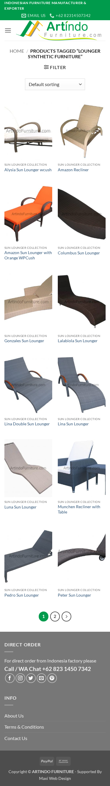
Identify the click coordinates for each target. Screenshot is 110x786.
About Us (14, 715)
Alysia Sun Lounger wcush (28, 169)
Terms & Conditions (24, 727)
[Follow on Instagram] (20, 678)
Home (17, 51)
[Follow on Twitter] (31, 678)
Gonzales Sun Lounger (24, 340)
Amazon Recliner (73, 169)
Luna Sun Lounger (20, 507)
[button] (7, 30)
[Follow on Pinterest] (52, 678)
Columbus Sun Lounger (79, 253)
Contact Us (15, 738)
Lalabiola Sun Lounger (78, 340)
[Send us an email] (41, 678)
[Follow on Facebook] (10, 678)
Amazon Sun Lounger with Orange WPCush (28, 255)
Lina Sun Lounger (73, 424)
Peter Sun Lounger (74, 595)
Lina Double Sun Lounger (27, 424)
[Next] (67, 616)
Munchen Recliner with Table (79, 509)
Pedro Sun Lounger (21, 595)
